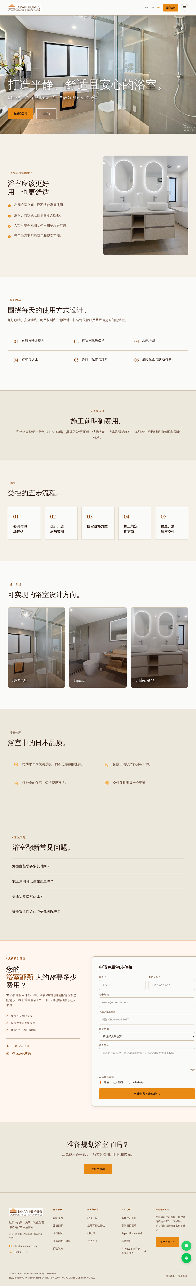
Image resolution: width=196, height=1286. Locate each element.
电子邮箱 (105, 994)
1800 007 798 (20, 1045)
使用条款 (182, 1276)
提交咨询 (170, 7)
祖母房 (91, 1233)
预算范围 (104, 1029)
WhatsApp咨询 (21, 1053)
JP (152, 7)
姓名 (102, 977)
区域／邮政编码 (107, 1011)
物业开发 (92, 1218)
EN (146, 7)
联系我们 (126, 1240)
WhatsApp (139, 1082)
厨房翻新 (58, 1233)
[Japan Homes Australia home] (24, 7)
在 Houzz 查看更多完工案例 (131, 1251)
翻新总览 (58, 1218)
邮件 (120, 1082)
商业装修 (58, 1248)
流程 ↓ (46, 113)
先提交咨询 (20, 113)
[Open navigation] (184, 7)
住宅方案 (92, 1240)
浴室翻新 (58, 1225)
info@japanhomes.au (25, 1246)
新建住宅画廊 (129, 1218)
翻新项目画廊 (129, 1225)
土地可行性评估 (96, 1225)
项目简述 (104, 1045)
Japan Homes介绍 (132, 1233)
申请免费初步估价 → (147, 1093)
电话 (106, 1082)
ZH (158, 7)
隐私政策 (170, 1276)
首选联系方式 (106, 1077)
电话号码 (154, 977)
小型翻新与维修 (62, 1240)
